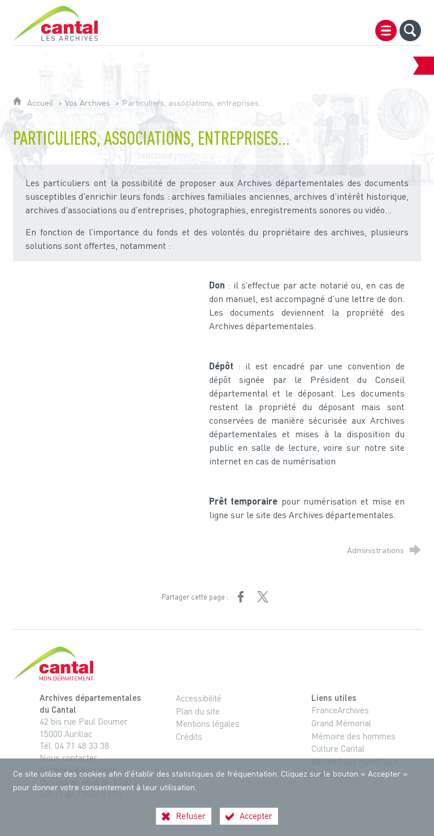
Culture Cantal (337, 748)
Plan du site (198, 711)
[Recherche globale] (410, 30)
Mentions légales (208, 723)
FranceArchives (340, 710)
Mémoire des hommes (353, 736)
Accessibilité (199, 698)
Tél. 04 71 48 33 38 (74, 745)
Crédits (189, 736)
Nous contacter (68, 757)
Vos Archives (87, 102)
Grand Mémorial (341, 723)
